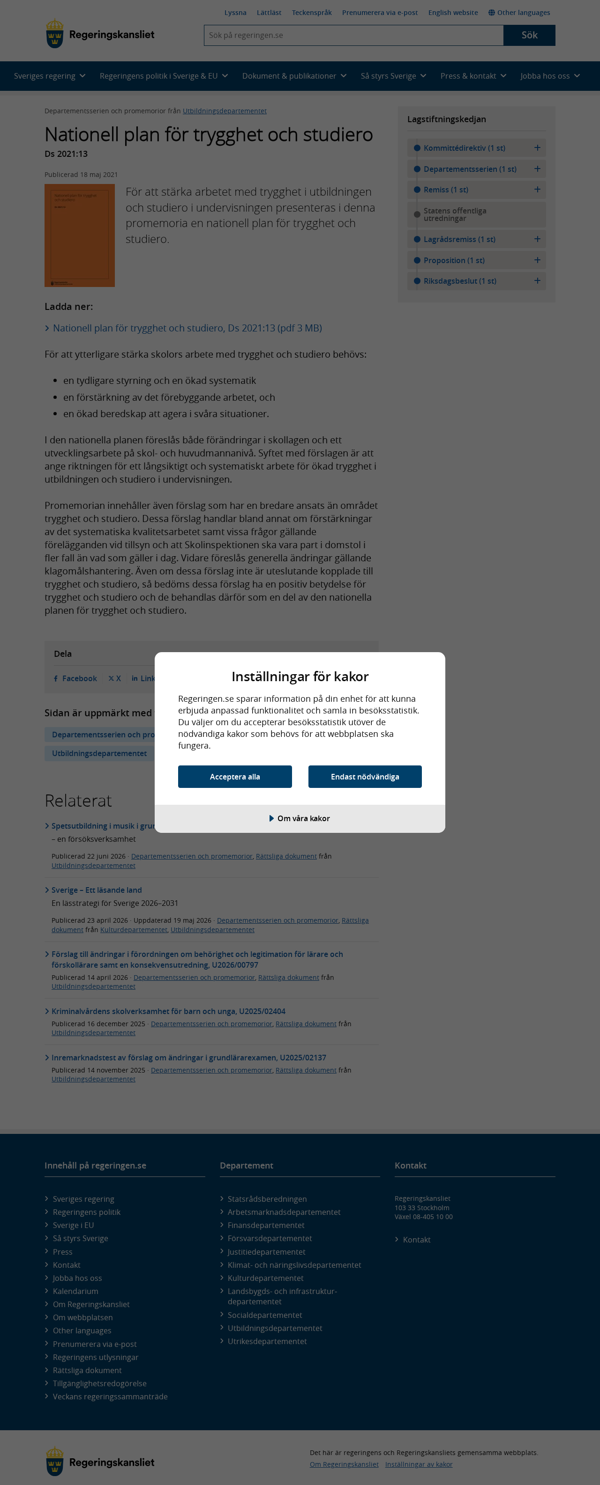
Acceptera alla (235, 777)
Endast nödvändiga (365, 777)
